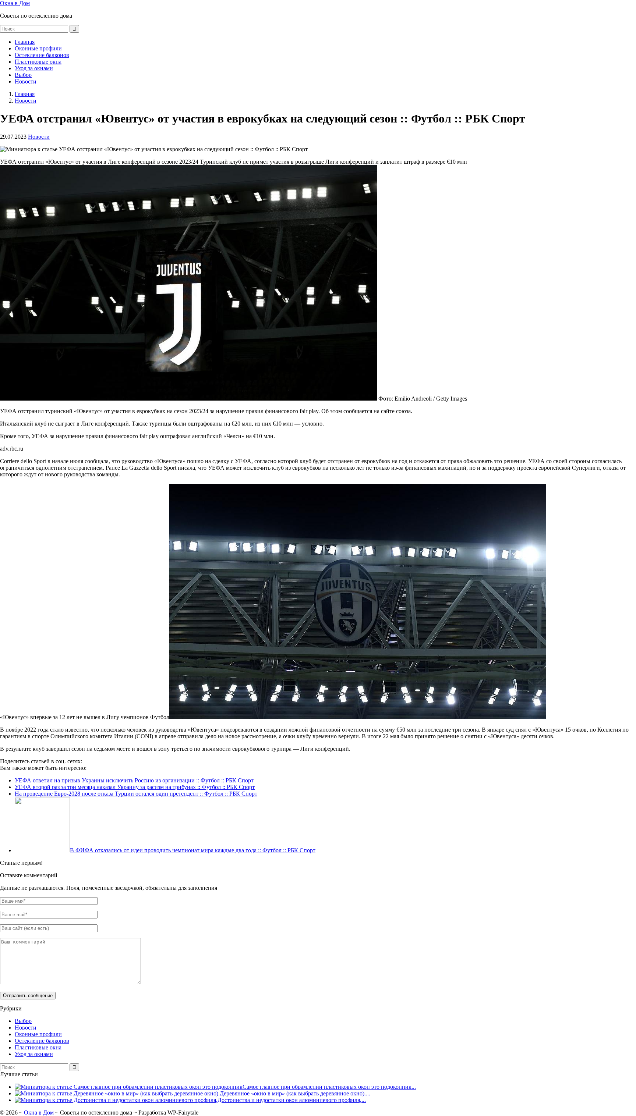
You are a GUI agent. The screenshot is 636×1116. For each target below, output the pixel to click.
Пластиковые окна (38, 61)
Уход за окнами (34, 68)
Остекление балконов (42, 55)
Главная (25, 42)
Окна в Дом (15, 3)
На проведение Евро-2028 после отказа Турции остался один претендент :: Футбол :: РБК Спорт (136, 793)
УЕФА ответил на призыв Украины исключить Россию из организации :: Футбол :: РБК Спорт (134, 780)
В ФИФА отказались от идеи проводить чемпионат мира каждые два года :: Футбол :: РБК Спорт (192, 850)
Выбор (23, 75)
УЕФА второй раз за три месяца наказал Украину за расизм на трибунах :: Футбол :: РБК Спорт (135, 787)
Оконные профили (38, 48)
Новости (25, 81)
